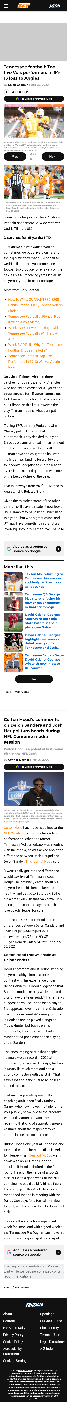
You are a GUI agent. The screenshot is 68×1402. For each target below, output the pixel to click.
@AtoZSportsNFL (36, 931)
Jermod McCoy (40, 1155)
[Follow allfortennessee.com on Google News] (58, 549)
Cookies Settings (15, 1361)
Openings (47, 1314)
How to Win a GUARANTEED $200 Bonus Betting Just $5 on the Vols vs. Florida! (36, 305)
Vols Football (22, 691)
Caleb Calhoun (18, 85)
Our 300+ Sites (51, 1321)
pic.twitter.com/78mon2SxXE (26, 937)
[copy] (26, 91)
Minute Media (25, 1370)
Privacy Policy (13, 1335)
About (7, 1314)
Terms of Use (50, 1335)
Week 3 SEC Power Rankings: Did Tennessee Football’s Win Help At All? (33, 333)
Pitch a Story (49, 1328)
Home (7, 691)
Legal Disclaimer (52, 1342)
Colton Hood (13, 828)
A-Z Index (47, 1349)
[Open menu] (6, 5)
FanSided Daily (14, 1328)
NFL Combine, (14, 833)
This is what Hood (39, 861)
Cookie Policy (13, 1342)
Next (52, 156)
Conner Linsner (18, 759)
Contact (9, 1321)
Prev (15, 156)
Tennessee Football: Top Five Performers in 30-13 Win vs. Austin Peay (34, 361)
